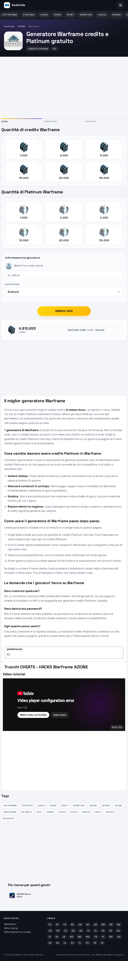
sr (50, 942)
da (73, 930)
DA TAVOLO (26, 812)
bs (111, 924)
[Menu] (120, 5)
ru (118, 936)
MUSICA (110, 812)
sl (65, 942)
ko (71, 936)
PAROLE (86, 812)
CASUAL (102, 14)
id (57, 936)
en (80, 924)
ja (64, 936)
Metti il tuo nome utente (28, 265)
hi (110, 930)
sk (57, 942)
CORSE (57, 14)
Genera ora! (64, 311)
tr (95, 942)
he (103, 930)
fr (65, 924)
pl (103, 936)
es (50, 924)
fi (88, 930)
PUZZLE (62, 812)
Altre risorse (11, 928)
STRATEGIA (28, 14)
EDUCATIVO (8, 818)
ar (95, 924)
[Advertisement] (64, 86)
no (88, 936)
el (95, 930)
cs (65, 930)
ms (79, 936)
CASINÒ (50, 812)
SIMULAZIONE (9, 812)
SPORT (70, 14)
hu (118, 930)
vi (102, 942)
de (72, 924)
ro (110, 936)
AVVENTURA (86, 14)
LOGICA (44, 14)
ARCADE (116, 14)
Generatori (10, 924)
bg (118, 924)
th (87, 942)
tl (79, 942)
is (50, 936)
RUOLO (74, 812)
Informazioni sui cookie (17, 931)
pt (57, 924)
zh (50, 930)
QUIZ (39, 812)
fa (95, 936)
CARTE (98, 812)
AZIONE (21, 26)
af (87, 924)
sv (72, 942)
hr (57, 930)
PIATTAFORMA (9, 14)
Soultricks (9, 26)
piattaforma (12, 284)
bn (103, 924)
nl (81, 930)
